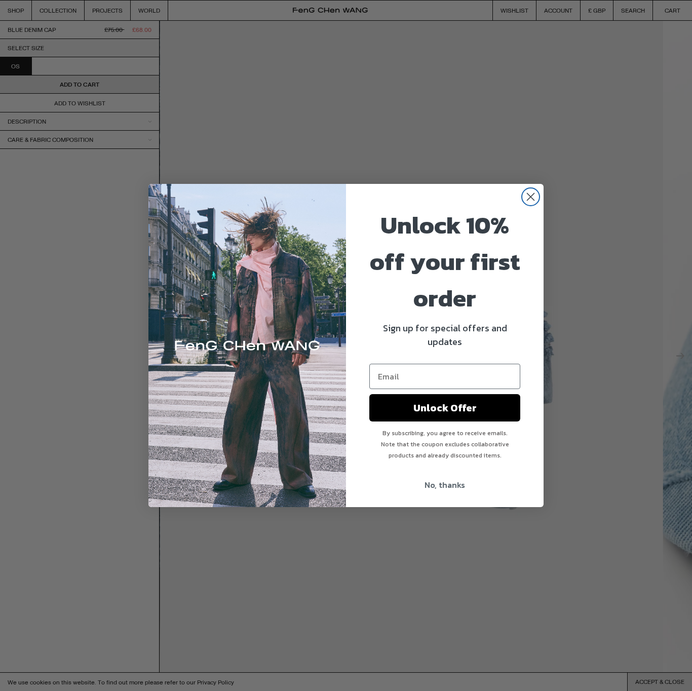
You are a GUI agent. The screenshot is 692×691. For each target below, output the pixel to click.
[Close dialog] (531, 197)
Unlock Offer (445, 407)
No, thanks (445, 485)
